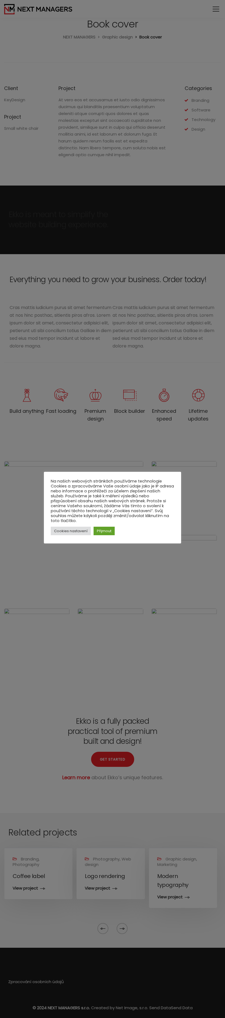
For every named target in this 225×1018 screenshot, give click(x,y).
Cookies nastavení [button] (71, 531)
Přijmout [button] (104, 531)
